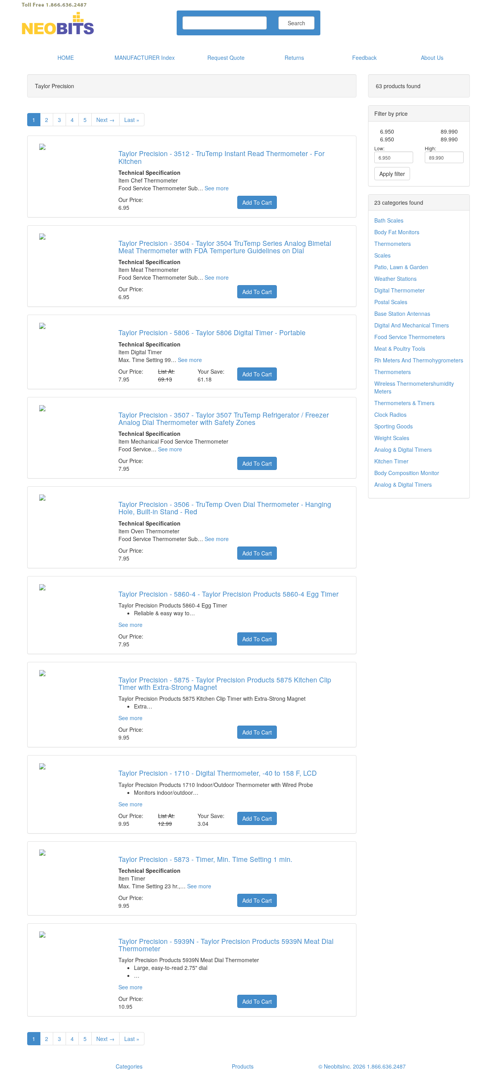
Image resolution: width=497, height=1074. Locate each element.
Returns (294, 57)
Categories (129, 1066)
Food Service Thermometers (409, 337)
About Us (432, 57)
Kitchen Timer (391, 461)
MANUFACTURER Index (145, 57)
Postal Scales (390, 302)
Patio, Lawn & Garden (401, 267)
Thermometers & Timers (404, 403)
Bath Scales (388, 220)
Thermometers (392, 243)
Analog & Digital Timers (403, 449)
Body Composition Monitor (406, 473)
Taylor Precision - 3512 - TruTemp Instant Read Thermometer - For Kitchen (221, 156)
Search (296, 23)
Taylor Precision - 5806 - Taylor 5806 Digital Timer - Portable (212, 332)
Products (243, 1066)
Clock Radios (390, 414)
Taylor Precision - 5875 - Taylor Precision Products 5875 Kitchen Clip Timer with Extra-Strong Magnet (224, 683)
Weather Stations (395, 278)
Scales (382, 255)
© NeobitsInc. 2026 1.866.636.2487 (362, 1066)
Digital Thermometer (399, 290)
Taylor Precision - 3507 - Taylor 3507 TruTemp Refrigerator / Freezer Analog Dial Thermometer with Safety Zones (223, 418)
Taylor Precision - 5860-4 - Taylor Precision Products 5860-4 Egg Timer (228, 594)
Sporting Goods (393, 426)
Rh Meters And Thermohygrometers (418, 360)
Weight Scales (391, 438)
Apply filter (392, 174)
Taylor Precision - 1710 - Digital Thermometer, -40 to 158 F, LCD (217, 773)
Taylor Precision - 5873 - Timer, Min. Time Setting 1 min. (205, 859)
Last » (131, 120)
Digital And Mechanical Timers (411, 325)
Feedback (364, 57)
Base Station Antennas (402, 313)
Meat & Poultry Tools (399, 348)
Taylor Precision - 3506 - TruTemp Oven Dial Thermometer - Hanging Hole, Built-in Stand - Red (224, 507)
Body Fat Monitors (396, 232)
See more (217, 188)
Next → (105, 120)
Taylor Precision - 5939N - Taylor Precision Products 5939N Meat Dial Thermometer (226, 944)
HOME (65, 57)
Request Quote (226, 57)
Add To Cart (257, 202)
